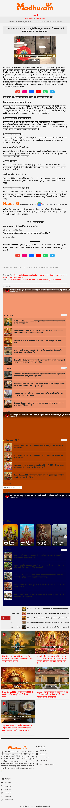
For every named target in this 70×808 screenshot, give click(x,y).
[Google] (17, 91)
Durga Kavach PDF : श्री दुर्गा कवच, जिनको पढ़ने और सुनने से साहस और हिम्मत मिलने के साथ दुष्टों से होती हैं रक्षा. (39, 476)
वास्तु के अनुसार (54, 267)
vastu (47, 267)
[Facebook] (31, 91)
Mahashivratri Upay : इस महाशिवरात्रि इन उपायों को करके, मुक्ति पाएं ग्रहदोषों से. (36, 279)
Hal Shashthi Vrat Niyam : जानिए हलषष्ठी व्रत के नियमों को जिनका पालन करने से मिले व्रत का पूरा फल (39, 322)
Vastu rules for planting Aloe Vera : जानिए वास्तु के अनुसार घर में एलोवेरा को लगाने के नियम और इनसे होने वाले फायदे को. (39, 566)
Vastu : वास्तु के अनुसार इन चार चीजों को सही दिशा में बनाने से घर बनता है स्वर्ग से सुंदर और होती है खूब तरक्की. (39, 595)
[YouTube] (38, 91)
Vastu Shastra (26, 267)
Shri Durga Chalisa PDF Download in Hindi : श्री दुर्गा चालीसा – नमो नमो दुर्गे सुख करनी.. (38, 456)
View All (64, 315)
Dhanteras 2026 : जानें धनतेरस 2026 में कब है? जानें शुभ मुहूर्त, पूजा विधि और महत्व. (39, 341)
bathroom (42, 267)
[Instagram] (24, 91)
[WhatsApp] (45, 91)
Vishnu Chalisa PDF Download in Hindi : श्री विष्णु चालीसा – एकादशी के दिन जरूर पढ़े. (38, 447)
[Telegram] (52, 91)
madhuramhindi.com (14, 214)
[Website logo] (17, 747)
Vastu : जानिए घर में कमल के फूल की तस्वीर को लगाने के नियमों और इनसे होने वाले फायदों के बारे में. (39, 586)
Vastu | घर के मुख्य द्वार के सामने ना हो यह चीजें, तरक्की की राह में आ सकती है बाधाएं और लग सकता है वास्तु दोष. (38, 351)
